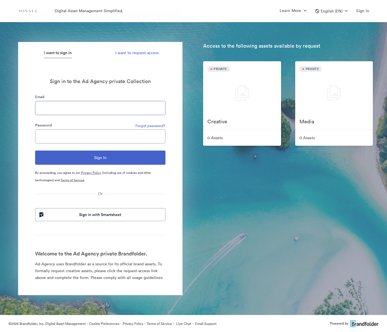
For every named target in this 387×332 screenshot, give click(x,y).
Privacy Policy (91, 172)
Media (306, 121)
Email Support (205, 323)
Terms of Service (72, 180)
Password (43, 125)
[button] (331, 11)
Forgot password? (150, 125)
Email (39, 96)
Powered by (339, 323)
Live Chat (183, 323)
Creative (217, 121)
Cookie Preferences (104, 323)
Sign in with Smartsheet (100, 214)
